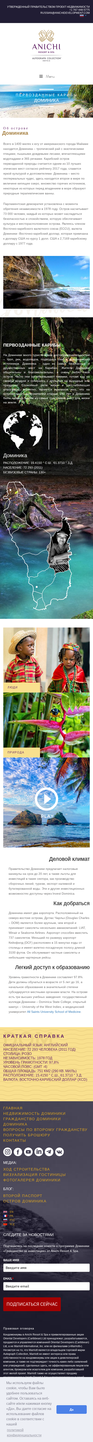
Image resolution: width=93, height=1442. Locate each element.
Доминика (15, 1124)
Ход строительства (26, 1169)
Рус (12, 1220)
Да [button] (72, 1409)
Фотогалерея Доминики (32, 1180)
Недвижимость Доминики (34, 1114)
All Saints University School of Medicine (54, 1011)
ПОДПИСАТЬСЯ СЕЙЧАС (32, 1304)
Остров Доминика (24, 1201)
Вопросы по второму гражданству (45, 1130)
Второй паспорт (22, 1196)
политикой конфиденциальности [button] (24, 1432)
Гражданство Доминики (32, 1119)
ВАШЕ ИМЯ (11, 1260)
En (11, 1211)
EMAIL (8, 1279)
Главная (13, 1108)
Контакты (14, 1140)
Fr (11, 1215)
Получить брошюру (26, 1135)
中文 (12, 1224)
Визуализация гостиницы (34, 1174)
